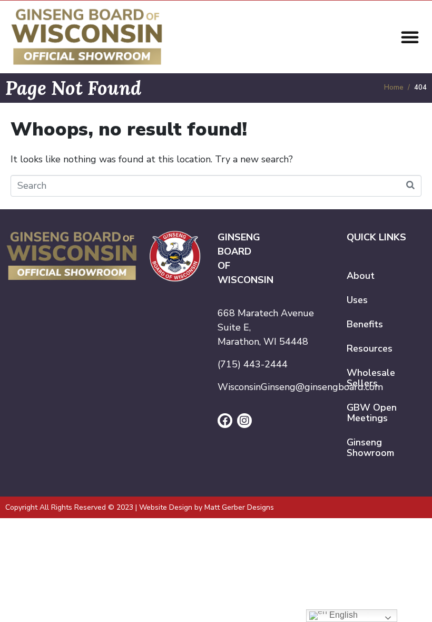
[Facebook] (225, 420)
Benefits (365, 324)
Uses (357, 300)
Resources (369, 348)
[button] (410, 37)
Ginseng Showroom (370, 447)
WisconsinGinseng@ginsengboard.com (300, 387)
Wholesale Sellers (371, 378)
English (342, 614)
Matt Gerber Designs (239, 507)
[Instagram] (244, 420)
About (361, 275)
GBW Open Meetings (372, 412)
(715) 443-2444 (253, 364)
